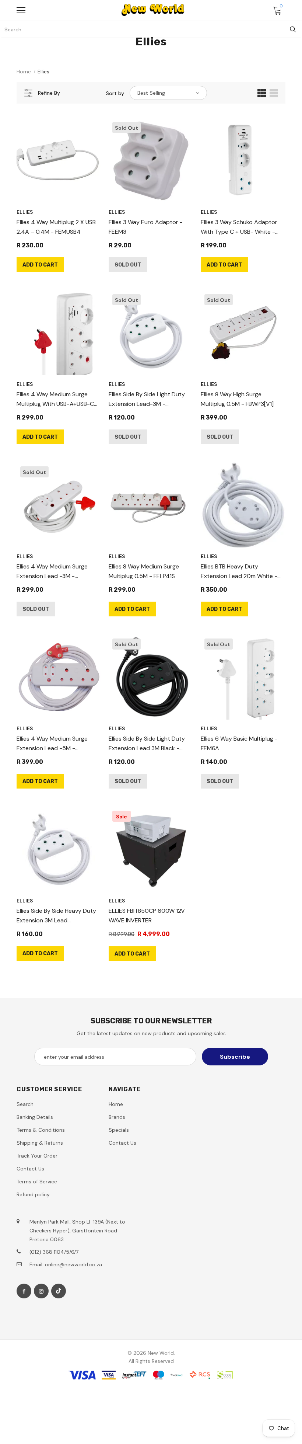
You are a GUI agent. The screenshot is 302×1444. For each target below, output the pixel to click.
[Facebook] (24, 1291)
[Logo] (153, 10)
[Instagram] (41, 1291)
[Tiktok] (58, 1291)
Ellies (43, 71)
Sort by (115, 93)
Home (24, 71)
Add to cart (40, 265)
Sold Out (128, 265)
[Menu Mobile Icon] (21, 10)
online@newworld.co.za (73, 1264)
